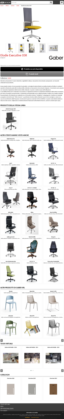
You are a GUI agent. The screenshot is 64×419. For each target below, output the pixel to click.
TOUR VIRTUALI (5, 404)
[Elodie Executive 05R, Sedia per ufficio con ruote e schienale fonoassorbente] (10, 48)
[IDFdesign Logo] (5, 2)
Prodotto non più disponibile (33, 69)
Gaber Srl (3, 57)
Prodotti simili (33, 74)
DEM (1, 406)
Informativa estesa (35, 417)
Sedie (9, 78)
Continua (27, 417)
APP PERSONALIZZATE (7, 409)
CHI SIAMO (3, 411)
